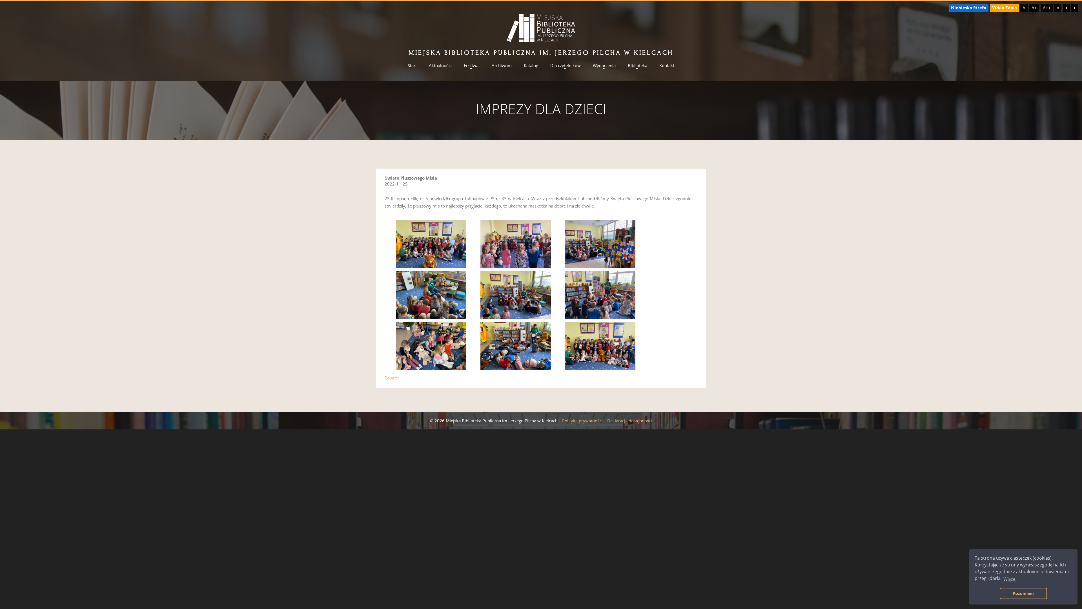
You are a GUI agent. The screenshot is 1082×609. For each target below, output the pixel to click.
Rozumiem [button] (1023, 593)
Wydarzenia (604, 65)
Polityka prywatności (582, 420)
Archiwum (502, 65)
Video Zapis (1004, 7)
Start (412, 65)
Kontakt (666, 65)
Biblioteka (637, 65)
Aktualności (440, 65)
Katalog (531, 65)
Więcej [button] (1010, 579)
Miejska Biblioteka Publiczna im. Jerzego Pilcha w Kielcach (541, 52)
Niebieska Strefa (968, 7)
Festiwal (472, 65)
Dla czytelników (565, 65)
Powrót (392, 378)
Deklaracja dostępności (629, 420)
